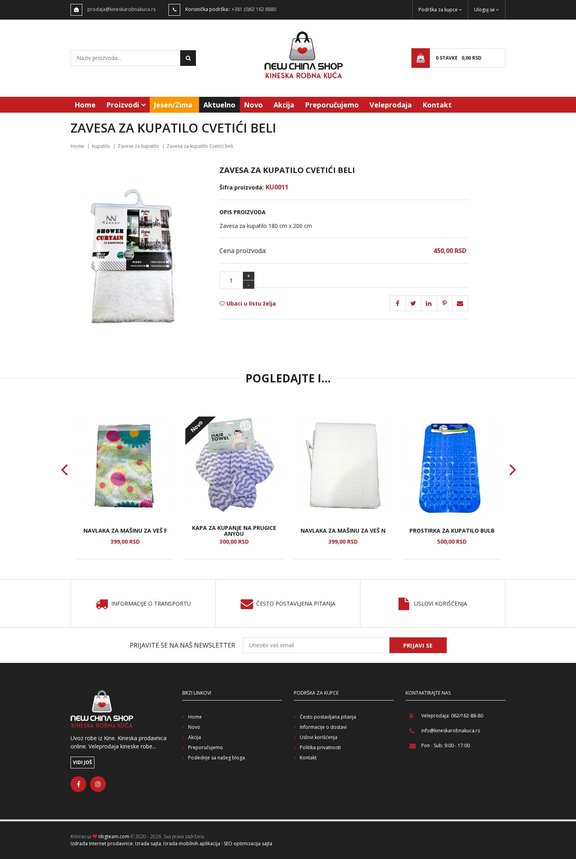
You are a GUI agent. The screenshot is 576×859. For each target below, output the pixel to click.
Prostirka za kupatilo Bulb (451, 530)
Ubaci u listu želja (250, 303)
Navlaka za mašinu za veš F (125, 530)
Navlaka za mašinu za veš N (343, 530)
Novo (253, 104)
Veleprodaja (391, 104)
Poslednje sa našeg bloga (216, 757)
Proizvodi (122, 104)
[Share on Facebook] (398, 303)
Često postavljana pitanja (328, 716)
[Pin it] (429, 303)
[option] (125, 488)
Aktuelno (219, 104)
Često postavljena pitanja (295, 604)
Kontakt (437, 104)
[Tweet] (413, 303)
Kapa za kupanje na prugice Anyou (234, 531)
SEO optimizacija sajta (248, 843)
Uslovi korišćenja (440, 604)
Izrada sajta (148, 843)
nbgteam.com (113, 836)
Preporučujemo (332, 104)
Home (85, 104)
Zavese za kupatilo (138, 146)
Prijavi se (418, 645)
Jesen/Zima (173, 104)
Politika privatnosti (320, 747)
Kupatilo (101, 146)
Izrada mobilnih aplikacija (191, 843)
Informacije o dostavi (323, 727)
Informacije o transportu (151, 604)
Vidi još (82, 762)
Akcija (284, 104)
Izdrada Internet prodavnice (102, 843)
